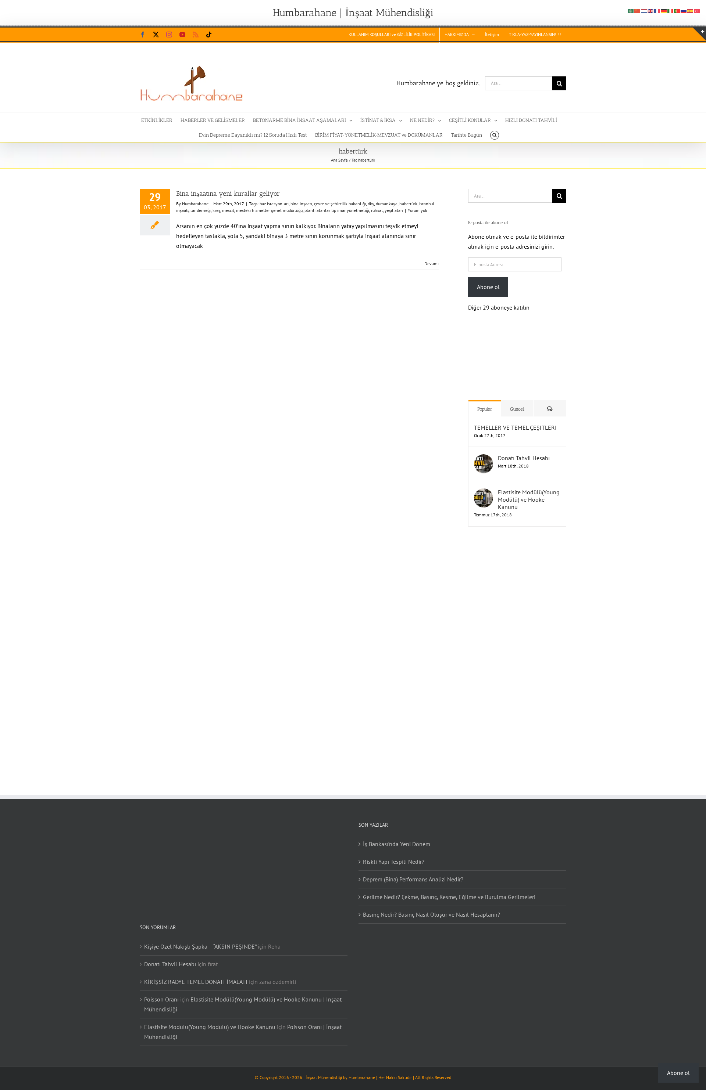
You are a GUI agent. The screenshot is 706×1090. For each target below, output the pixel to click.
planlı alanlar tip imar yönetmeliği (336, 210)
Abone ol (488, 286)
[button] (494, 134)
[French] (657, 10)
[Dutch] (644, 10)
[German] (664, 10)
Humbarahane (195, 203)
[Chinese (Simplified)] (637, 10)
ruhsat (377, 210)
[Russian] (684, 10)
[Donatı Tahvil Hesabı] (483, 451)
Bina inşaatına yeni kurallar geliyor (228, 194)
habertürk (408, 203)
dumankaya (386, 203)
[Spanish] (690, 10)
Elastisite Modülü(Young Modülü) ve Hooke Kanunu (529, 492)
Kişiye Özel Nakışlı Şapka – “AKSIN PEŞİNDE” (200, 939)
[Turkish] (697, 10)
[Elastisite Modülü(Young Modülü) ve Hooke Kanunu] (483, 486)
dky (371, 203)
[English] (651, 10)
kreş (216, 210)
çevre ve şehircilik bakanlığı (340, 203)
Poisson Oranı (161, 992)
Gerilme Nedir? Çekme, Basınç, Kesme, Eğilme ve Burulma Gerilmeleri (449, 889)
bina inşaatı (301, 203)
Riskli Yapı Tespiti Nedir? (393, 854)
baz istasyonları (274, 203)
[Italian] (670, 10)
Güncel (517, 401)
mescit (228, 210)
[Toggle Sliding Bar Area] (699, 34)
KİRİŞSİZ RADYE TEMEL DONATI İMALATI (195, 974)
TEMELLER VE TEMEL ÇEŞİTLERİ (515, 420)
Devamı (431, 263)
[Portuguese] (677, 10)
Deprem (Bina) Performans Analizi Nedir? (413, 872)
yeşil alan (394, 210)
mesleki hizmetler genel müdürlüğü (269, 210)
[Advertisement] (514, 646)
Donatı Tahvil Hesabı (524, 450)
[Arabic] (631, 10)
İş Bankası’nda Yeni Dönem (396, 836)
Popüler (484, 401)
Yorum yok (417, 210)
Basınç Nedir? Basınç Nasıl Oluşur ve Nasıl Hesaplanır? (431, 907)
